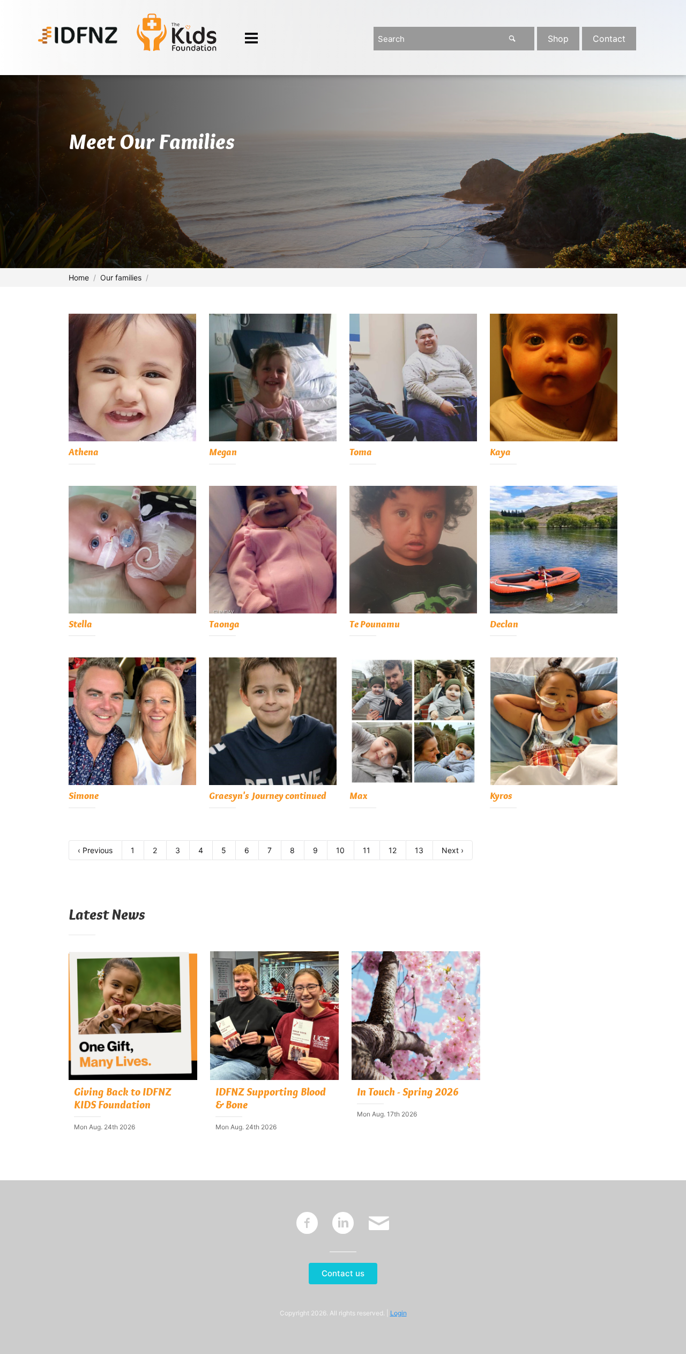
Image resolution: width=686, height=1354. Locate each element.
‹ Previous (95, 850)
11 (366, 850)
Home (79, 277)
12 (393, 850)
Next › (453, 850)
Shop (558, 38)
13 (419, 850)
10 (340, 850)
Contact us (343, 1273)
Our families (120, 277)
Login (398, 1313)
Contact (609, 38)
